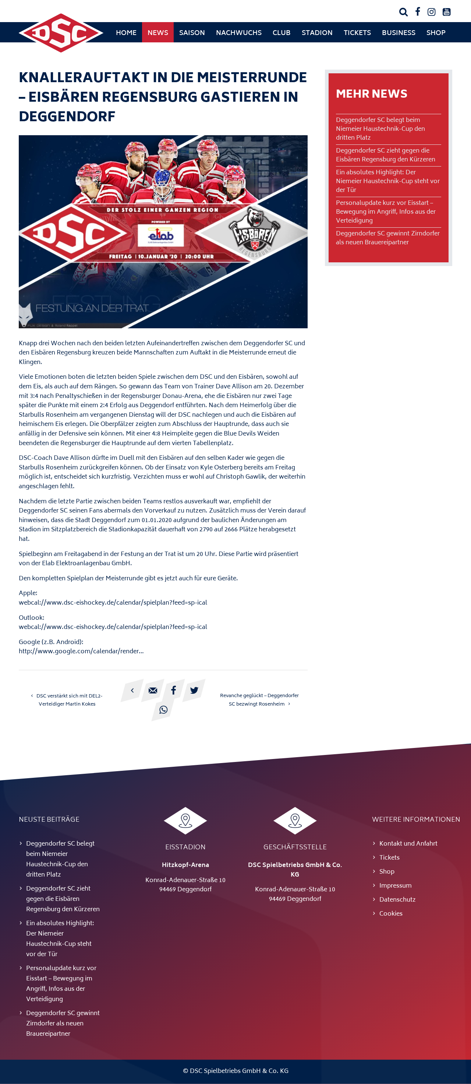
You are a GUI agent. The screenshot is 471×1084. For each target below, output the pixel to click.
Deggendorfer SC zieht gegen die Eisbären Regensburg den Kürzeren (385, 155)
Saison (192, 33)
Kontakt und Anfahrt (408, 844)
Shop (436, 33)
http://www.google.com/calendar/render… (81, 652)
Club (282, 33)
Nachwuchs (239, 33)
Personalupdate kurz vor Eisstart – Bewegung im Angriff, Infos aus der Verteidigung (386, 212)
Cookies (391, 914)
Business (398, 33)
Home (126, 33)
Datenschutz (397, 900)
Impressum (395, 886)
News (158, 33)
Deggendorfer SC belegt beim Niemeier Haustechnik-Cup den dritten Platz (380, 129)
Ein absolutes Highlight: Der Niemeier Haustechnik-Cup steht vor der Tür (388, 182)
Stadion (317, 33)
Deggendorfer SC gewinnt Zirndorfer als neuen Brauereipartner (388, 238)
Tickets (357, 33)
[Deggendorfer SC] (61, 53)
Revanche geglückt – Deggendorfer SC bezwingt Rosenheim (259, 700)
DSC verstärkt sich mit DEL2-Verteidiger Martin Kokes (69, 700)
